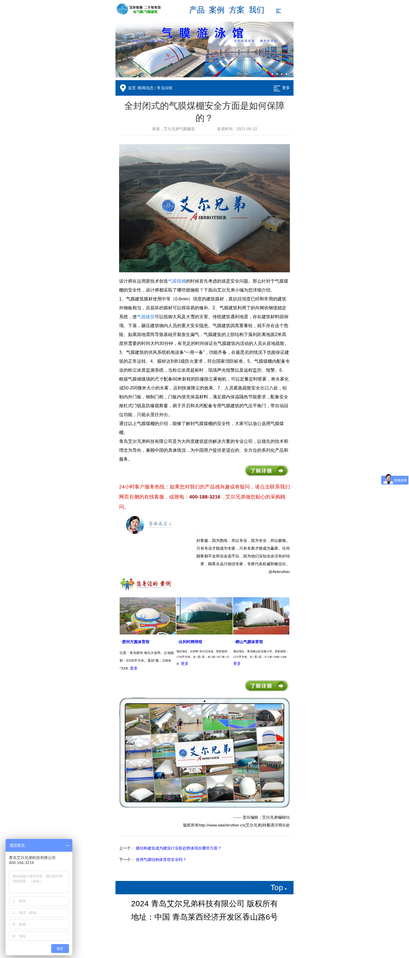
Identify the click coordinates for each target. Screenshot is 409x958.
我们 (256, 10)
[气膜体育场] (204, 49)
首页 (132, 88)
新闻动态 (146, 88)
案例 (217, 10)
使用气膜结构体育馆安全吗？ (161, 860)
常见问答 (165, 88)
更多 (286, 88)
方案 (237, 10)
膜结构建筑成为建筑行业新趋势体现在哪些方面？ (178, 848)
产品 (197, 10)
